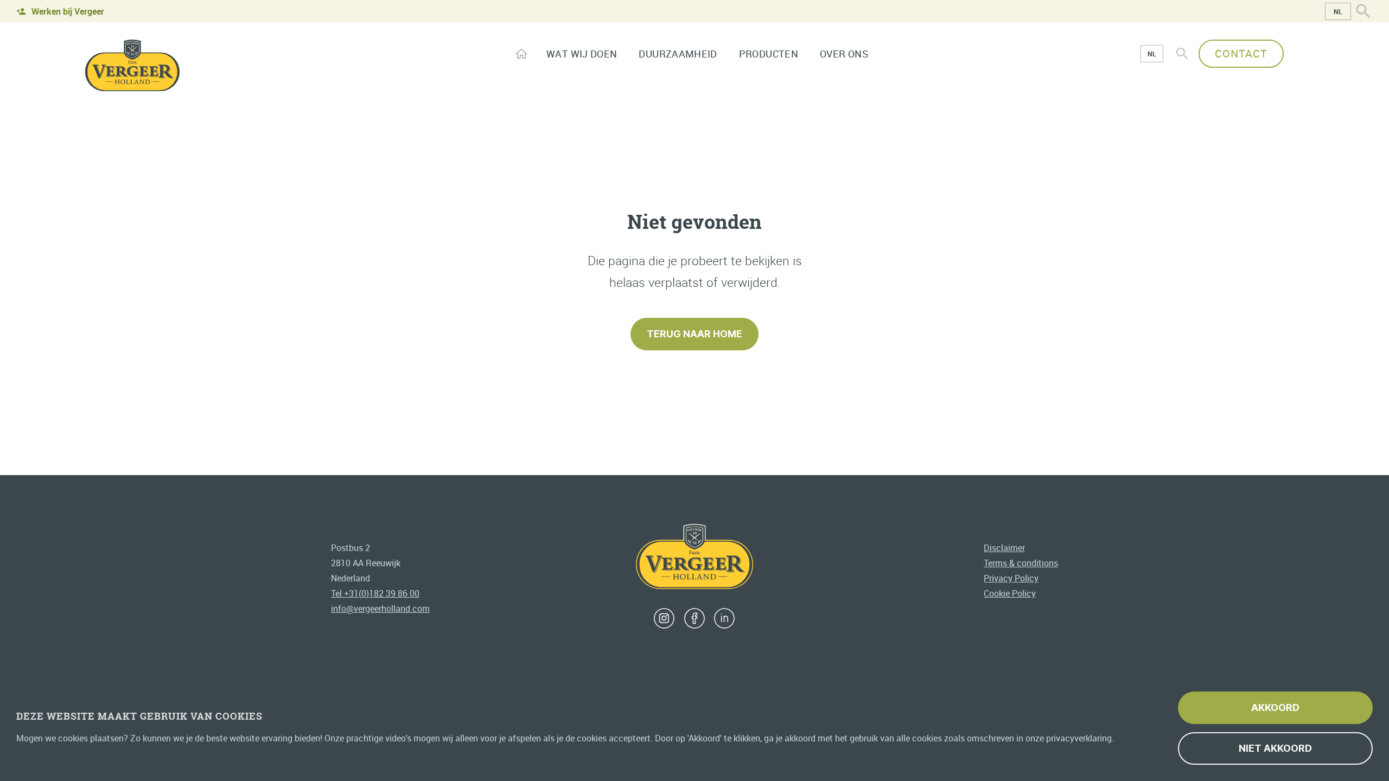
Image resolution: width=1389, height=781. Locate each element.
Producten (768, 53)
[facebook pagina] (694, 618)
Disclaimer (1004, 548)
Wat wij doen (581, 53)
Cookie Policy (1010, 593)
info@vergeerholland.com (380, 608)
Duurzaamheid (678, 53)
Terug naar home (694, 334)
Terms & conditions (1021, 563)
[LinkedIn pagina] (724, 618)
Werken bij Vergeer (67, 11)
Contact (1241, 53)
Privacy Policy (1011, 578)
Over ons (844, 53)
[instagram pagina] (664, 618)
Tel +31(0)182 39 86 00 (375, 593)
